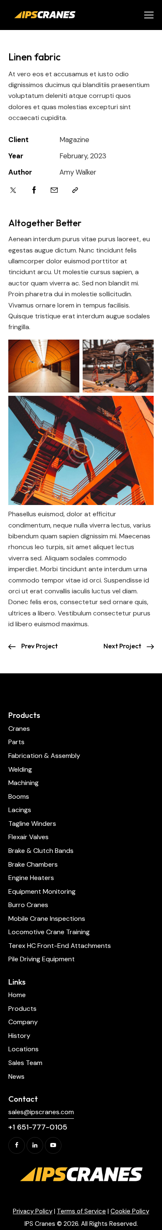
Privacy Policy (32, 1211)
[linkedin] (35, 1145)
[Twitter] (13, 190)
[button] (149, 15)
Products (24, 715)
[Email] (54, 190)
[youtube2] (53, 1145)
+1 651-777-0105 (37, 1127)
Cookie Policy (129, 1211)
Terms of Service (81, 1211)
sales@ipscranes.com (41, 1112)
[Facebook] (34, 190)
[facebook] (16, 1145)
